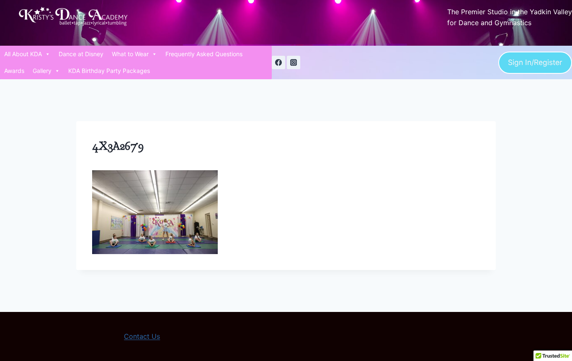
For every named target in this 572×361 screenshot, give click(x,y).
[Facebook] (278, 62)
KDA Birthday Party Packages (109, 70)
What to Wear (130, 53)
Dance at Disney (81, 53)
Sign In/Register (535, 62)
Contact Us (142, 336)
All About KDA (23, 53)
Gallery (42, 70)
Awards (14, 70)
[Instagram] (293, 62)
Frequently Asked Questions (203, 53)
